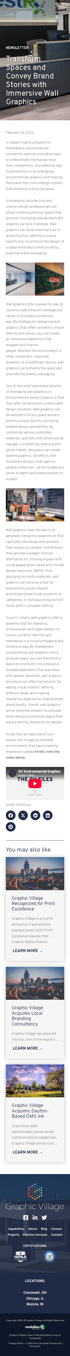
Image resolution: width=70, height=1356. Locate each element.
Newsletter (17, 48)
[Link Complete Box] (35, 909)
